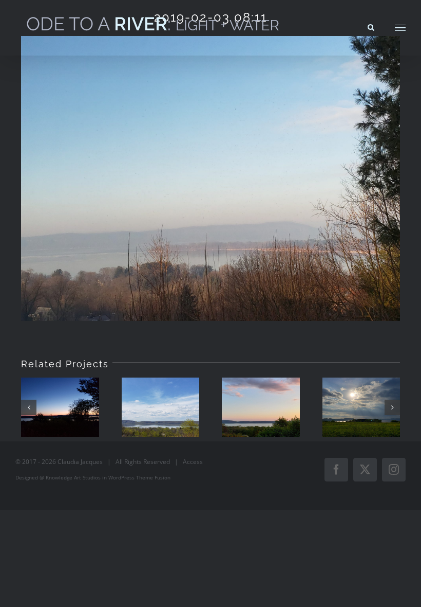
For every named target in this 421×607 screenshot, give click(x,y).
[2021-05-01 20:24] (60, 407)
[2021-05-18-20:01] (261, 407)
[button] (28, 407)
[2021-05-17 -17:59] (361, 407)
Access (193, 461)
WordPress (121, 477)
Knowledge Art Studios (73, 477)
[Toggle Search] (371, 27)
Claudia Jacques (80, 461)
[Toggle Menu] (400, 28)
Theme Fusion (153, 477)
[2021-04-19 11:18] (161, 407)
